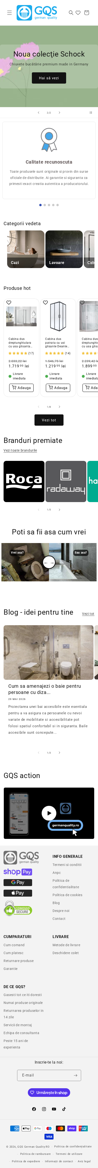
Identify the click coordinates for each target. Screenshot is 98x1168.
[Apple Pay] (18, 895)
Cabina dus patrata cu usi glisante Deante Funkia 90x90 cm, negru (57, 343)
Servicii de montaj (18, 1025)
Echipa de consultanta (21, 1033)
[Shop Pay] (18, 874)
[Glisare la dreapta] (59, 406)
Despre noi (61, 911)
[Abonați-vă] (75, 1075)
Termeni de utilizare (69, 1154)
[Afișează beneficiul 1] (40, 205)
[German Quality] (21, 864)
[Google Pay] (18, 885)
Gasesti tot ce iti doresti (23, 995)
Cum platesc (14, 953)
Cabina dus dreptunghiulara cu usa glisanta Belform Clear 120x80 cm (20, 343)
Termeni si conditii (67, 865)
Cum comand (14, 945)
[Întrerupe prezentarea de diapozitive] (93, 112)
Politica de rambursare (35, 1154)
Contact (59, 919)
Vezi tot (49, 420)
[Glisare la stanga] (38, 406)
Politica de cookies (67, 895)
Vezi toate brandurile (20, 450)
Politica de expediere (26, 1161)
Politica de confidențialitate (73, 1146)
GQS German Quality (31, 1146)
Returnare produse (19, 961)
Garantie (11, 969)
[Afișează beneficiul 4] (53, 205)
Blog (56, 903)
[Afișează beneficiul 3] (49, 205)
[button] (9, 12)
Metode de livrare (66, 945)
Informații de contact (59, 1161)
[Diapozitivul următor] (59, 112)
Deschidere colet (66, 953)
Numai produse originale (23, 1003)
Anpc (57, 873)
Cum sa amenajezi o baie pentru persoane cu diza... (44, 689)
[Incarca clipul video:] (49, 813)
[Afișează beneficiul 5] (57, 205)
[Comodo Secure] (18, 915)
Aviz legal (84, 1161)
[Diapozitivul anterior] (38, 112)
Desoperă (49, 81)
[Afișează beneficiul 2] (45, 205)
